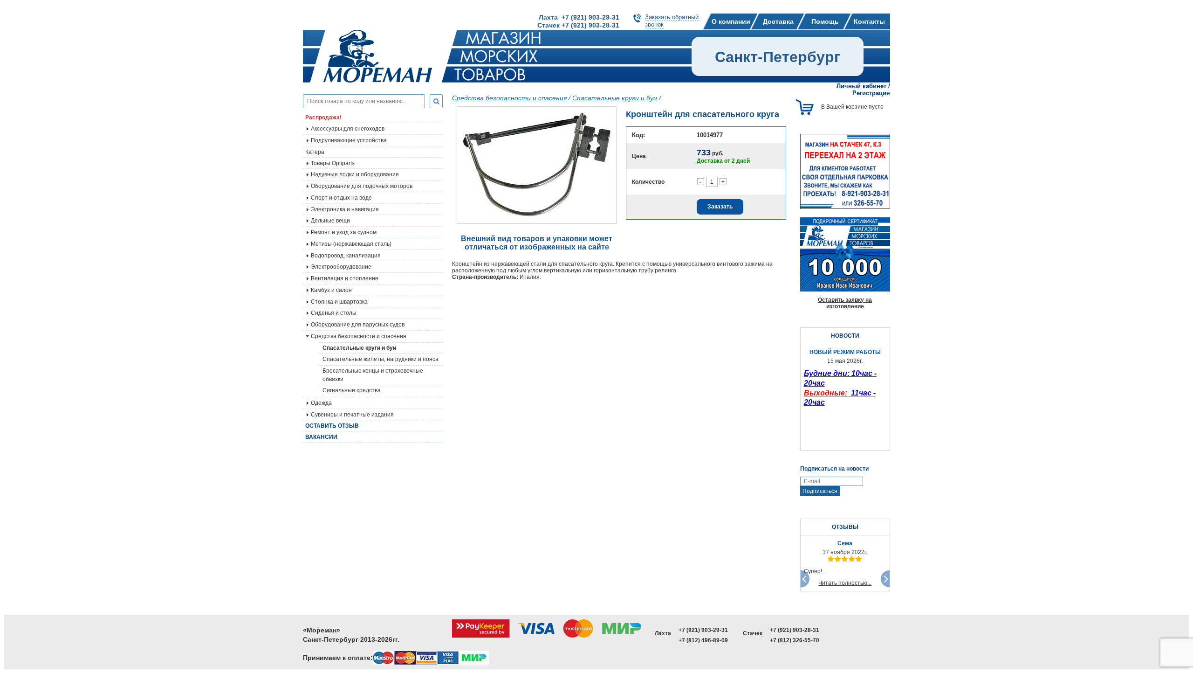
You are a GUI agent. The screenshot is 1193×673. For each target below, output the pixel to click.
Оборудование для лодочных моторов (361, 186)
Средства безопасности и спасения (358, 336)
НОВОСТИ (845, 336)
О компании (731, 21)
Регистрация (871, 93)
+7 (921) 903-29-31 (703, 630)
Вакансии (321, 437)
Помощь (825, 21)
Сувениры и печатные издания (352, 414)
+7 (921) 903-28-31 (794, 630)
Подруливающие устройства (349, 140)
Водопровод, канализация (346, 255)
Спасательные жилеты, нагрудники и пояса (380, 359)
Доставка (778, 21)
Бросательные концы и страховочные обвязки (372, 375)
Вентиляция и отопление (344, 278)
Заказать (720, 206)
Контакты (869, 21)
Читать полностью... (844, 583)
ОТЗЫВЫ (845, 527)
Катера (314, 152)
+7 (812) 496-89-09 (703, 640)
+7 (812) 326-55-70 (794, 640)
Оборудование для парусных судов (358, 324)
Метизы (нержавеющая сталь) (351, 244)
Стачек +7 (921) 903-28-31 (578, 25)
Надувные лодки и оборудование (355, 174)
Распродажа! (323, 117)
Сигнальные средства (351, 390)
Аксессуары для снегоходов (347, 128)
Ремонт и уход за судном (344, 232)
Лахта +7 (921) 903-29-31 (579, 17)
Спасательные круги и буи (359, 348)
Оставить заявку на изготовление (845, 303)
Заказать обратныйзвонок (672, 21)
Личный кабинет (861, 86)
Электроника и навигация (345, 209)
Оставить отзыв (332, 426)
